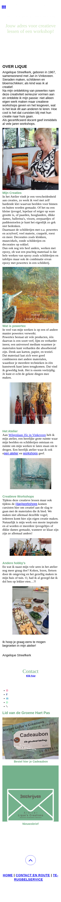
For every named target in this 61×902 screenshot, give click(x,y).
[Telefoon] (7, 706)
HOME (8, 875)
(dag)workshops (26, 504)
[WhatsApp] (7, 702)
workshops (30, 453)
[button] (30, 860)
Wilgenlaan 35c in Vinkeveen (27, 435)
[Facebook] (6, 694)
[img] (30, 10)
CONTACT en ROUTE (33, 875)
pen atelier (11, 453)
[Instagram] (7, 690)
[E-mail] (7, 698)
